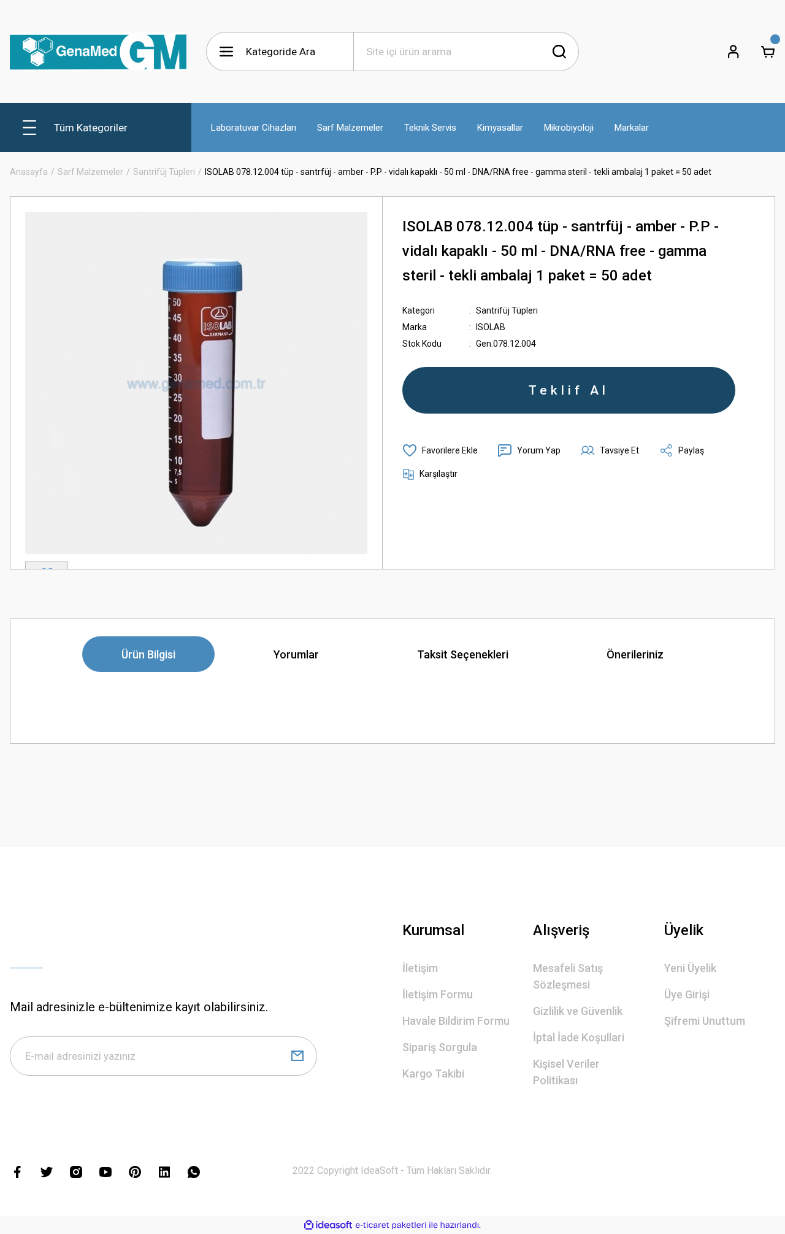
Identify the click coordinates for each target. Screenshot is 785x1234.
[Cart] (767, 51)
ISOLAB (490, 327)
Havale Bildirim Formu (456, 1020)
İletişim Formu (437, 994)
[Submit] (297, 1056)
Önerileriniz (635, 654)
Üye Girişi (687, 994)
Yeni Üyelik (690, 968)
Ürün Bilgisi (148, 654)
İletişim (420, 968)
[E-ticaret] (391, 1225)
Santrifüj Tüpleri (507, 310)
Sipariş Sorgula (439, 1047)
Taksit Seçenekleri (462, 654)
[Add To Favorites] (440, 450)
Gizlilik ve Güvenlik (577, 1011)
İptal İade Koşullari (578, 1037)
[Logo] (98, 52)
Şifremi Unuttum (704, 1020)
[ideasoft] (328, 1225)
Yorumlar (296, 654)
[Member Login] (733, 51)
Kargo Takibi (433, 1073)
